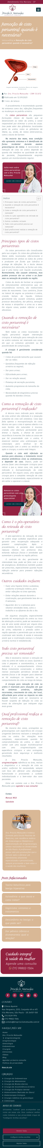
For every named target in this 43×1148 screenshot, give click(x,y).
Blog (11, 40)
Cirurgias (7, 1049)
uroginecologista (9, 763)
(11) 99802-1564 (23, 968)
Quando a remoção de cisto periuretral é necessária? (22, 206)
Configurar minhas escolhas (20, 1137)
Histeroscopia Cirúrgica (14, 1095)
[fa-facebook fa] (8, 995)
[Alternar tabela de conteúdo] (37, 199)
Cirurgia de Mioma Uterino (16, 1084)
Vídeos (5, 1055)
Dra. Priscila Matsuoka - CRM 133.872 (24, 94)
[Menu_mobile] (38, 10)
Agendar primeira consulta (14, 1060)
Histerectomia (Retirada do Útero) (19, 1092)
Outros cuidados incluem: (15, 221)
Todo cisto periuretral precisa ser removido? (19, 225)
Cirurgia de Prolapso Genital (16, 1090)
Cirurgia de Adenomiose (15, 1081)
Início (4, 40)
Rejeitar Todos (22, 1143)
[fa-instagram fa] (14, 995)
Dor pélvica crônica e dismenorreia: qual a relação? (17, 935)
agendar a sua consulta (26, 786)
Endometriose (9, 1046)
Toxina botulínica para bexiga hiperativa (18, 887)
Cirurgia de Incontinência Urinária (19, 1087)
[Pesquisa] (35, 995)
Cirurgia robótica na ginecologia (18, 1098)
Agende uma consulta (14, 181)
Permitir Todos (21, 1131)
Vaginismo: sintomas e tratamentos (18, 910)
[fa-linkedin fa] (21, 995)
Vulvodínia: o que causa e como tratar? (19, 898)
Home (5, 1032)
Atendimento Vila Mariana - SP (21, 2)
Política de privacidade (13, 1063)
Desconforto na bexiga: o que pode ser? (19, 921)
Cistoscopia (9, 1101)
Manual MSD (11, 798)
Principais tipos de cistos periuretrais (20, 202)
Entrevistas (7, 1052)
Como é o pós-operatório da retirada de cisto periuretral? (21, 217)
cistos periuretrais (18, 115)
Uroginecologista (12, 1038)
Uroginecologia (9, 1041)
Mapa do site (7, 1067)
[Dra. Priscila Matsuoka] (12, 10)
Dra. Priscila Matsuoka (12, 1035)
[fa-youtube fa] (28, 995)
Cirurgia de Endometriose (15, 1078)
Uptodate (10, 802)
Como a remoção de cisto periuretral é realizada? (21, 211)
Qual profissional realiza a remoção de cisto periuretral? (21, 231)
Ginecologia (8, 1044)
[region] (21, 1125)
